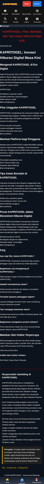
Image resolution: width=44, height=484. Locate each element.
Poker (5, 22)
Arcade (15, 22)
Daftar (26, 4)
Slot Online (16, 14)
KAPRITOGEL (5, 89)
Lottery (26, 22)
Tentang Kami (23, 468)
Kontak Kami (11, 468)
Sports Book (26, 14)
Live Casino (37, 14)
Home (7, 482)
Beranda (5, 14)
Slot (10, 46)
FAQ (3, 468)
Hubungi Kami (36, 482)
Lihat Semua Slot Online (9, 350)
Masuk (37, 4)
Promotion (37, 22)
